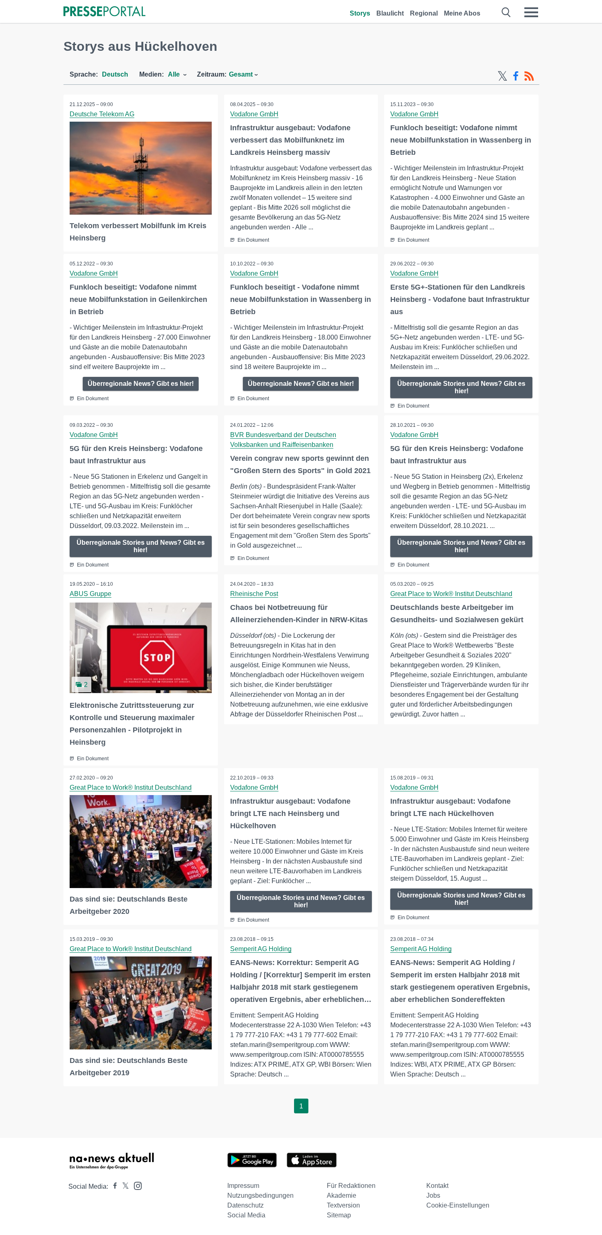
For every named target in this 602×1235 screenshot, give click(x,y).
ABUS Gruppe (90, 593)
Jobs (433, 1195)
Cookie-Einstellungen (457, 1205)
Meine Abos (462, 13)
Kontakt (437, 1185)
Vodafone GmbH (254, 114)
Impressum (243, 1185)
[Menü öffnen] (531, 12)
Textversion (343, 1205)
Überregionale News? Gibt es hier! (141, 383)
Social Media (246, 1215)
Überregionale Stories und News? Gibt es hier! (461, 387)
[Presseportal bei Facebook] (112, 1186)
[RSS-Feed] (529, 76)
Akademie (341, 1195)
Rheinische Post (254, 593)
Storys (360, 13)
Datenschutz (245, 1205)
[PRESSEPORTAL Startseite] (104, 12)
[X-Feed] (502, 76)
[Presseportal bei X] (123, 1186)
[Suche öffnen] (506, 12)
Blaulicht (390, 13)
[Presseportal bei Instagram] (135, 1185)
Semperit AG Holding (261, 948)
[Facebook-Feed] (516, 76)
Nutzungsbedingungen (260, 1195)
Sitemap (339, 1215)
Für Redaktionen (351, 1185)
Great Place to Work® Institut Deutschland (451, 593)
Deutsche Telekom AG (102, 114)
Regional (424, 13)
